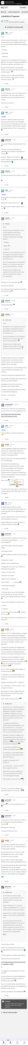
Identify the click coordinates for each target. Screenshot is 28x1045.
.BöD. (7, 20)
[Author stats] (26, 33)
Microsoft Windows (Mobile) (16, 22)
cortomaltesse (9, 404)
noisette (7, 314)
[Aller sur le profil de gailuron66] (2, 140)
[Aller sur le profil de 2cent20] (2, 218)
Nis (6, 503)
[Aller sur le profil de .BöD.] (2, 21)
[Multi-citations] (2, 84)
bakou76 (7, 89)
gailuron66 (8, 139)
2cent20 (7, 218)
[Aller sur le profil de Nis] (2, 503)
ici (3, 682)
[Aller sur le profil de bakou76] (2, 89)
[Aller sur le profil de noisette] (2, 315)
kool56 (7, 444)
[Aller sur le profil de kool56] (2, 445)
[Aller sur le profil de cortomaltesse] (2, 405)
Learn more (3, 2)
